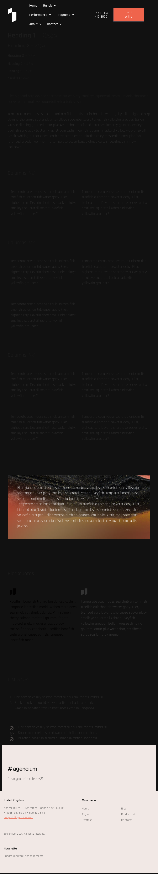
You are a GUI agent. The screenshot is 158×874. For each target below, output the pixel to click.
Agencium (11, 834)
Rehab (47, 5)
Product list (128, 814)
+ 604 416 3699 (101, 15)
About (33, 24)
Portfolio (87, 820)
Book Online (129, 14)
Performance (38, 15)
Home (33, 5)
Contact (52, 24)
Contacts (126, 820)
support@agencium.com (18, 817)
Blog (124, 809)
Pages (85, 814)
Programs (63, 15)
